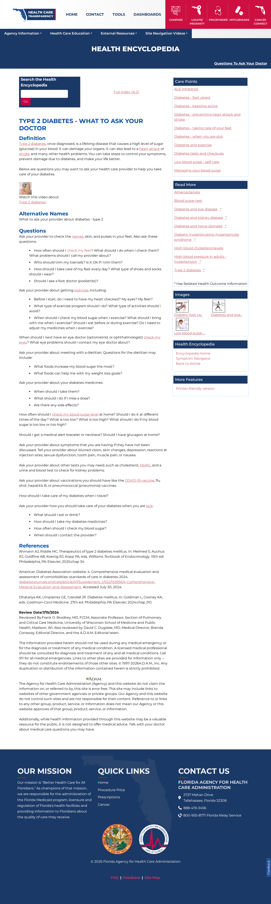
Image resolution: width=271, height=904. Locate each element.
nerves (77, 236)
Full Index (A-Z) (126, 92)
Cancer (104, 805)
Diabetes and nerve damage (200, 226)
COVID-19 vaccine (139, 480)
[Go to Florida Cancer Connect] (260, 12)
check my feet (79, 250)
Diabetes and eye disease (197, 209)
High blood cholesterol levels (198, 248)
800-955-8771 (194, 815)
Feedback (131, 878)
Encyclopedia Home (193, 353)
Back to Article (188, 364)
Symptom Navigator (193, 358)
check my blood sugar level (75, 414)
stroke (24, 154)
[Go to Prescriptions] (239, 10)
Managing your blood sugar (197, 170)
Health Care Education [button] (70, 33)
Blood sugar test (188, 201)
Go (26, 101)
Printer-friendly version (195, 389)
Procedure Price (111, 790)
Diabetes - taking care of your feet (203, 128)
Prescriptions (109, 797)
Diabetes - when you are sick (198, 136)
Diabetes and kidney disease (200, 218)
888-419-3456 (194, 808)
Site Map (152, 878)
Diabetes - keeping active (196, 106)
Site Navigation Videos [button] (165, 33)
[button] (176, 12)
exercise (81, 290)
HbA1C (145, 465)
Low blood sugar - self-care (196, 162)
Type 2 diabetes (32, 144)
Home (71, 14)
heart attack (149, 149)
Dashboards (147, 14)
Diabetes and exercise (193, 145)
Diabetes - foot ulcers (192, 98)
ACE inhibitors (186, 89)
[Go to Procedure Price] (218, 10)
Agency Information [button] (21, 33)
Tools (118, 14)
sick (149, 506)
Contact (95, 14)
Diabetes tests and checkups (199, 153)
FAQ (115, 878)
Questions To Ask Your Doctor (240, 63)
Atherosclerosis (187, 192)
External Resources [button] (117, 33)
